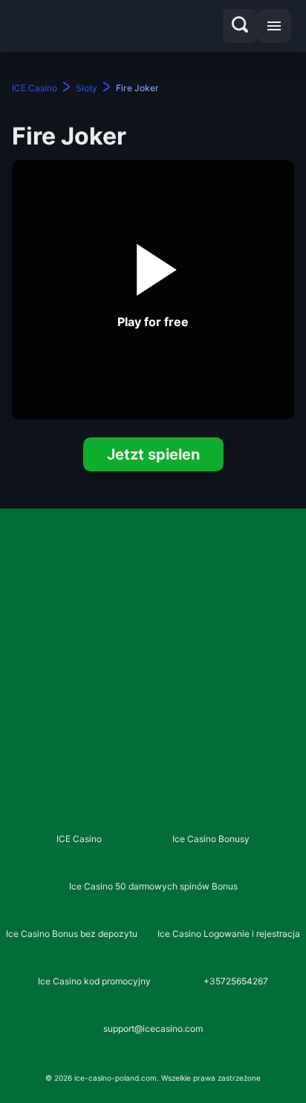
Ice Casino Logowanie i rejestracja (228, 933)
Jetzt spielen (153, 454)
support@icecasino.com (153, 1028)
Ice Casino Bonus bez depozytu (71, 933)
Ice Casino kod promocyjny (94, 981)
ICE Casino (79, 838)
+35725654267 (236, 981)
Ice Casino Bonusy (211, 838)
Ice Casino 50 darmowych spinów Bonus (153, 886)
